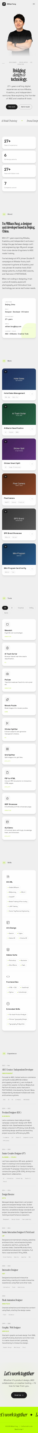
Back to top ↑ (19, 1429)
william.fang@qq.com (13, 326)
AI (11, 608)
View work (11, 107)
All (5, 608)
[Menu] (34, 4)
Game (6, 613)
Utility (31, 608)
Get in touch (25, 107)
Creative (21, 608)
